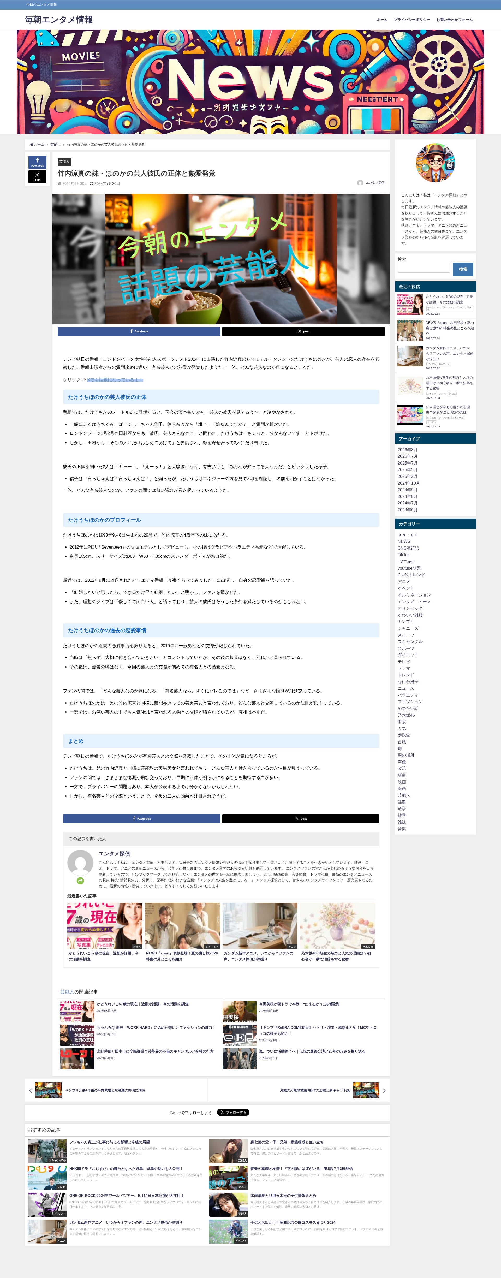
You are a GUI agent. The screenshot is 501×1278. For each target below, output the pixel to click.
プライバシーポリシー (412, 19)
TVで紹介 (407, 562)
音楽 (402, 829)
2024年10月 (409, 483)
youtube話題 (409, 568)
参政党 (404, 735)
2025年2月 (408, 476)
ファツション (410, 702)
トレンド (406, 675)
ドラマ (404, 668)
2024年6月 (408, 510)
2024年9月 (408, 490)
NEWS (404, 541)
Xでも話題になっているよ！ (115, 379)
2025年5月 (408, 470)
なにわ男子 (408, 682)
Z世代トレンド (411, 575)
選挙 (402, 809)
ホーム (382, 19)
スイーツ (406, 635)
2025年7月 (408, 463)
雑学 (402, 815)
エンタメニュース (414, 601)
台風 (402, 742)
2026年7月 (408, 456)
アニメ (404, 582)
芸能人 (64, 161)
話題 (402, 802)
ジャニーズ (408, 628)
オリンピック (410, 608)
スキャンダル (410, 642)
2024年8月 (408, 497)
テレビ (404, 662)
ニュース (406, 688)
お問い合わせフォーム (454, 19)
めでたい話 (408, 708)
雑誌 (402, 822)
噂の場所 (406, 755)
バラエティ (408, 695)
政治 (402, 768)
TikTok (404, 555)
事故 (402, 722)
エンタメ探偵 (375, 182)
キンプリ (406, 622)
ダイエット (408, 655)
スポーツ (406, 648)
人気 (402, 729)
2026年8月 (408, 450)
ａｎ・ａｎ (408, 535)
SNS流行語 (408, 548)
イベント (406, 588)
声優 (402, 762)
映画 (402, 782)
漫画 (402, 789)
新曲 (402, 775)
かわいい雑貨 (410, 615)
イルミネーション (414, 595)
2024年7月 (408, 503)
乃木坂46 (406, 715)
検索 (402, 259)
